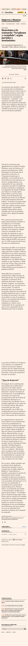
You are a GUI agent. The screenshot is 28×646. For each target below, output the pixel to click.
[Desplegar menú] (3, 12)
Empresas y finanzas (11, 20)
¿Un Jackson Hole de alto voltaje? (14, 605)
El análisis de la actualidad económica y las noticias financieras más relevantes (12, 518)
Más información (5, 541)
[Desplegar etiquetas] (25, 534)
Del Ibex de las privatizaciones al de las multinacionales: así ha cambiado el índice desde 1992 (14, 616)
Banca (3, 23)
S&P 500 (14, 9)
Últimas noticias (6, 598)
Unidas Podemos (12, 534)
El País (24, 15)
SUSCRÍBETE (20, 12)
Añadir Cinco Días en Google (10, 82)
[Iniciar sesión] (25, 12)
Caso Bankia (4, 534)
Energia (18, 23)
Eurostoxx (8, 632)
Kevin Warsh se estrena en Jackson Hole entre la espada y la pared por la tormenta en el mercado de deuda (13, 610)
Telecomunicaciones (10, 23)
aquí (24, 544)
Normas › (24, 526)
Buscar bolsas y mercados (9, 624)
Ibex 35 (3, 9)
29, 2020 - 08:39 (14, 74)
